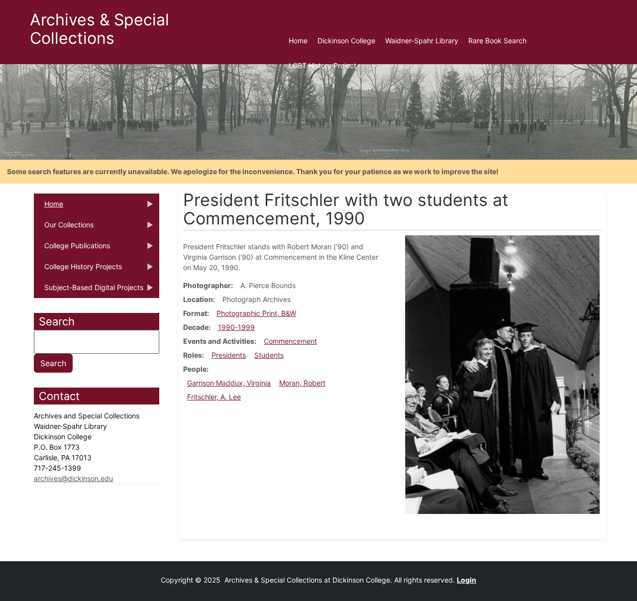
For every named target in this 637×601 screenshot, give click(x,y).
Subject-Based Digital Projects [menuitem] (88, 290)
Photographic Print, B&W (256, 313)
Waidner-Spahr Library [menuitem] (421, 40)
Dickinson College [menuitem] (346, 40)
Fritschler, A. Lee (214, 397)
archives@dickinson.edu (73, 478)
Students (269, 355)
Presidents (229, 355)
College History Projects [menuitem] (78, 269)
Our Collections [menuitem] (64, 227)
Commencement (290, 341)
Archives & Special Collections (99, 29)
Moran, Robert (302, 383)
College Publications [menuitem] (72, 248)
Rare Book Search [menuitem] (497, 40)
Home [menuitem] (298, 40)
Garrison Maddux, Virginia (229, 383)
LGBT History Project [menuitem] (322, 65)
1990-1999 (236, 327)
